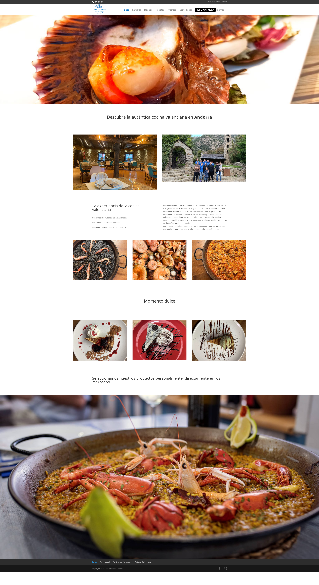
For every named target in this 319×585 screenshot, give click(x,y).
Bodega (148, 10)
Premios (172, 10)
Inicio (126, 10)
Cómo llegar (185, 10)
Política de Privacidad (122, 562)
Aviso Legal (105, 562)
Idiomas (220, 10)
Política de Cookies (143, 562)
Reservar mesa (205, 10)
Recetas (160, 10)
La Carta (136, 10)
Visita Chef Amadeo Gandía (217, 2)
